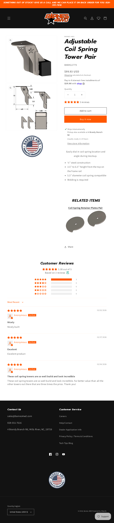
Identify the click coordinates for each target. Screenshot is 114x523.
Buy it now (85, 119)
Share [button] (70, 246)
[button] (9, 18)
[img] (14, 310)
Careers (62, 416)
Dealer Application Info (70, 429)
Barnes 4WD (88, 511)
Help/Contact (65, 423)
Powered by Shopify (99, 511)
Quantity (68, 89)
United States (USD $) (19, 512)
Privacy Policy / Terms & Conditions (76, 436)
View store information (78, 143)
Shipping (68, 75)
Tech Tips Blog (66, 443)
